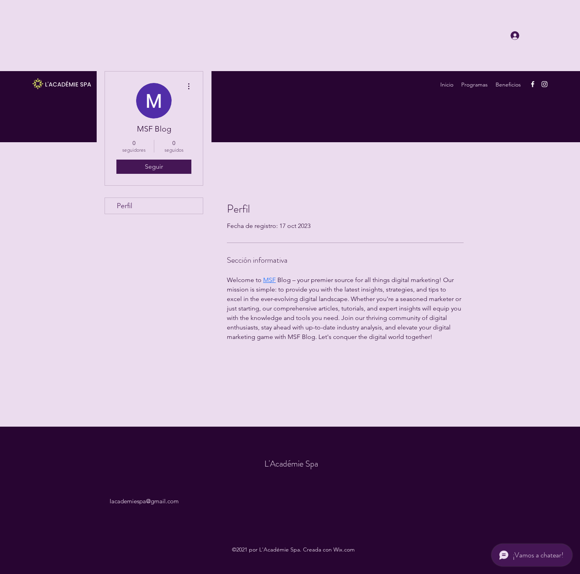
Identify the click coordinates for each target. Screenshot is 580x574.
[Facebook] (533, 84)
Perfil (124, 205)
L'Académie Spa (291, 463)
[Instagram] (544, 84)
